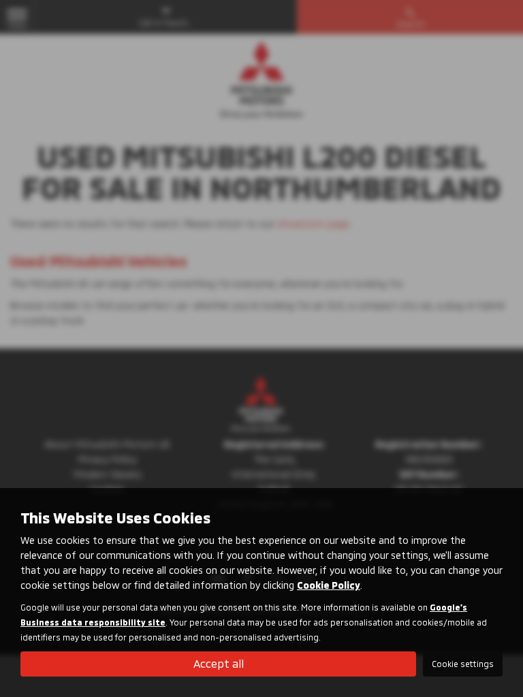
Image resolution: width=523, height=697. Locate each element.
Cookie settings (463, 663)
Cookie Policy (328, 585)
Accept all (218, 663)
